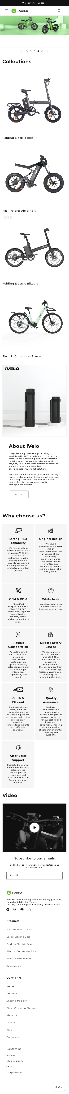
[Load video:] (34, 828)
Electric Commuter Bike (20, 356)
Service (11, 1022)
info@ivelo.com (14, 1061)
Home (10, 986)
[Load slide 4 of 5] (38, 51)
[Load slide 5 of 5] (42, 51)
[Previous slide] (21, 51)
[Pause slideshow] (65, 51)
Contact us (13, 1037)
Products (12, 993)
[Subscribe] (58, 875)
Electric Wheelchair (18, 958)
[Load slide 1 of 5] (27, 51)
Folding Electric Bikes (18, 283)
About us (11, 1015)
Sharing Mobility (16, 1000)
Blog (9, 1030)
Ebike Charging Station (21, 1008)
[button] (6, 10)
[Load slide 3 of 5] (34, 51)
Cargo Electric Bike (18, 936)
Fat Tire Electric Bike (17, 210)
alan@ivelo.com (14, 1072)
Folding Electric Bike (18, 137)
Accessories (13, 966)
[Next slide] (47, 51)
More (18, 494)
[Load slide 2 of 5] (31, 51)
